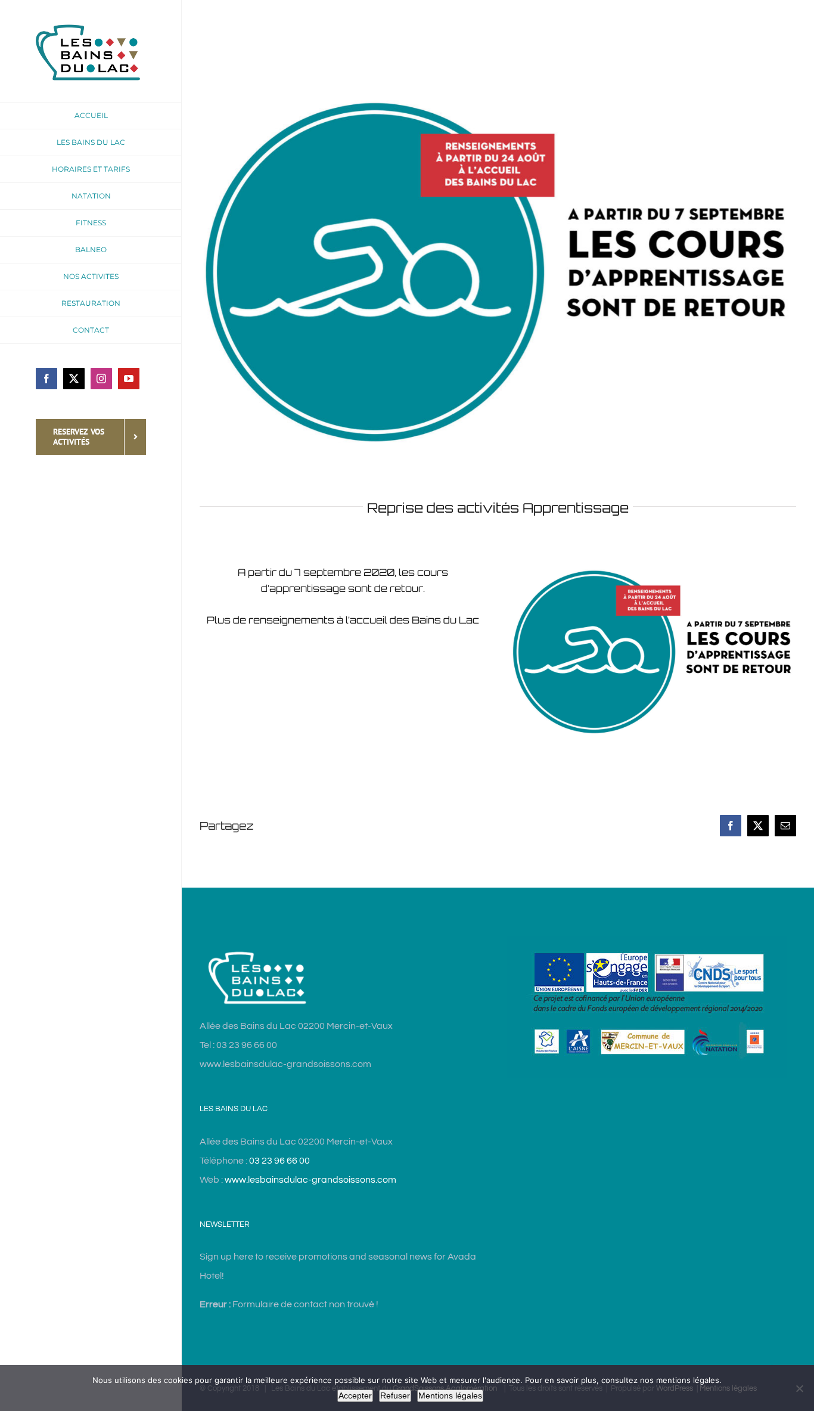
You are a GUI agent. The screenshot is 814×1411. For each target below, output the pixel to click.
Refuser (395, 1395)
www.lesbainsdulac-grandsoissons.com (310, 1179)
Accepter (355, 1395)
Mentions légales (450, 1395)
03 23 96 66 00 (279, 1160)
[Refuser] (799, 1388)
